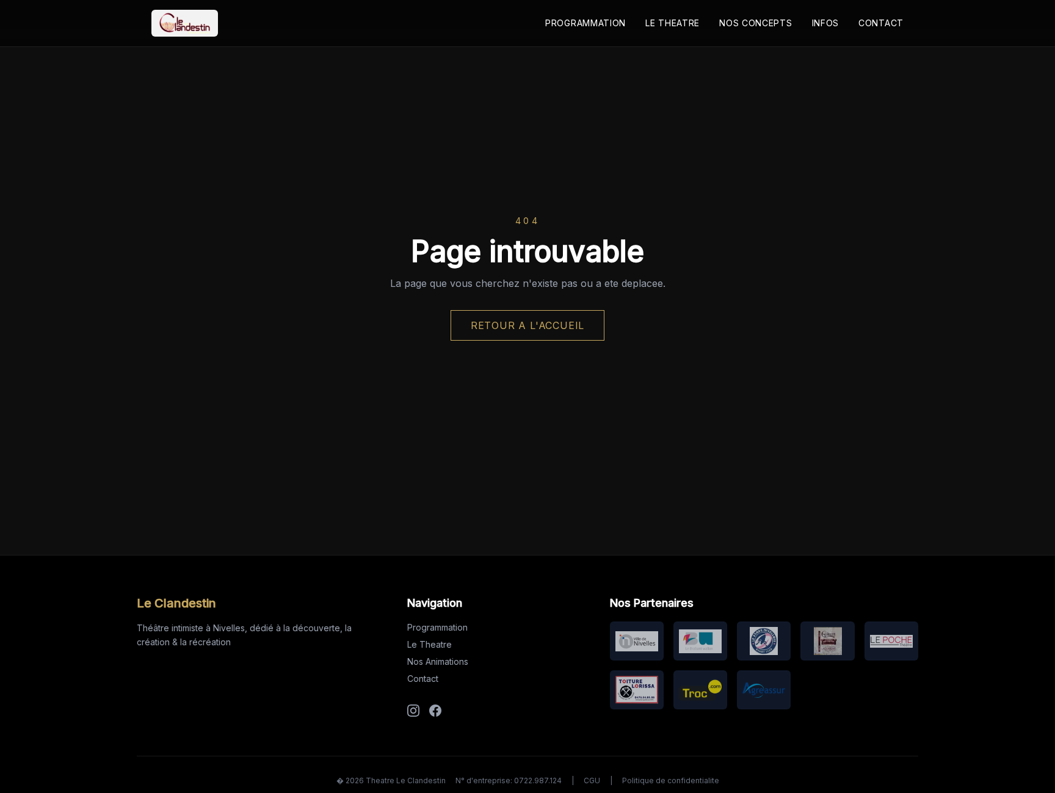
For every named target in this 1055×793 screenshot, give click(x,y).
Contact (881, 23)
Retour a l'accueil (527, 325)
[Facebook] (435, 710)
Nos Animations (437, 661)
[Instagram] (413, 710)
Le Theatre (672, 23)
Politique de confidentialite (670, 780)
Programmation (585, 23)
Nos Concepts (755, 23)
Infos (825, 23)
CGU (592, 780)
